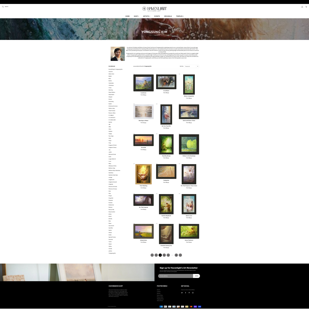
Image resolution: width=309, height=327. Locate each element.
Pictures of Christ (113, 186)
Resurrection (112, 211)
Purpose (111, 200)
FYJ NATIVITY (112, 117)
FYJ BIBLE (111, 115)
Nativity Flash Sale (113, 175)
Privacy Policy (160, 297)
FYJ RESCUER (112, 120)
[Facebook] (185, 292)
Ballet (110, 76)
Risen (110, 223)
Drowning (111, 101)
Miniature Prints (112, 165)
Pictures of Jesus (113, 189)
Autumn (111, 71)
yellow (110, 251)
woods (110, 248)
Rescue (110, 207)
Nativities (111, 172)
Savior (110, 230)
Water (110, 244)
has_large (111, 136)
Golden (110, 131)
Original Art (111, 179)
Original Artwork (113, 182)
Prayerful (111, 198)
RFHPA (110, 218)
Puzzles (110, 202)
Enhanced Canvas (113, 106)
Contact (158, 291)
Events (157, 16)
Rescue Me (111, 209)
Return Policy (160, 295)
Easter (110, 103)
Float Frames (112, 110)
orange (110, 177)
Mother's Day (112, 168)
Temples (179, 16)
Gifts (110, 126)
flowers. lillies (112, 113)
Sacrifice (111, 228)
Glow (110, 129)
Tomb (110, 241)
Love (110, 161)
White (110, 246)
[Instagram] (192, 292)
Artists (146, 16)
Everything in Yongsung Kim (115, 69)
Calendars (111, 83)
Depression (111, 94)
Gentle (110, 122)
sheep (110, 232)
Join (196, 276)
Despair (110, 96)
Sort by (181, 66)
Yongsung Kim (112, 253)
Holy (110, 138)
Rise (110, 221)
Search (158, 289)
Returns (158, 293)
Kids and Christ (112, 154)
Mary (110, 163)
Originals (168, 16)
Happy (110, 133)
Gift (109, 124)
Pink (110, 191)
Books (110, 80)
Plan (110, 193)
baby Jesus (111, 73)
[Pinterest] (189, 292)
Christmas (111, 85)
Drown (110, 99)
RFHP (110, 216)
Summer (111, 239)
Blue (110, 78)
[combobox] (191, 66)
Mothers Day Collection (114, 170)
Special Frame (112, 237)
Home (127, 16)
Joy (109, 149)
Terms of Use (160, 300)
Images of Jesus (112, 147)
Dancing (111, 90)
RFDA (110, 214)
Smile (110, 234)
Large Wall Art (112, 159)
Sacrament (111, 225)
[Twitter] (181, 292)
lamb (110, 156)
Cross (110, 87)
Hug (110, 142)
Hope (110, 140)
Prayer (110, 195)
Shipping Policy (160, 298)
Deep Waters (112, 92)
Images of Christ (113, 145)
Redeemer (111, 205)
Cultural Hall (113, 306)
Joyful (110, 152)
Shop (136, 16)
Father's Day (112, 108)
